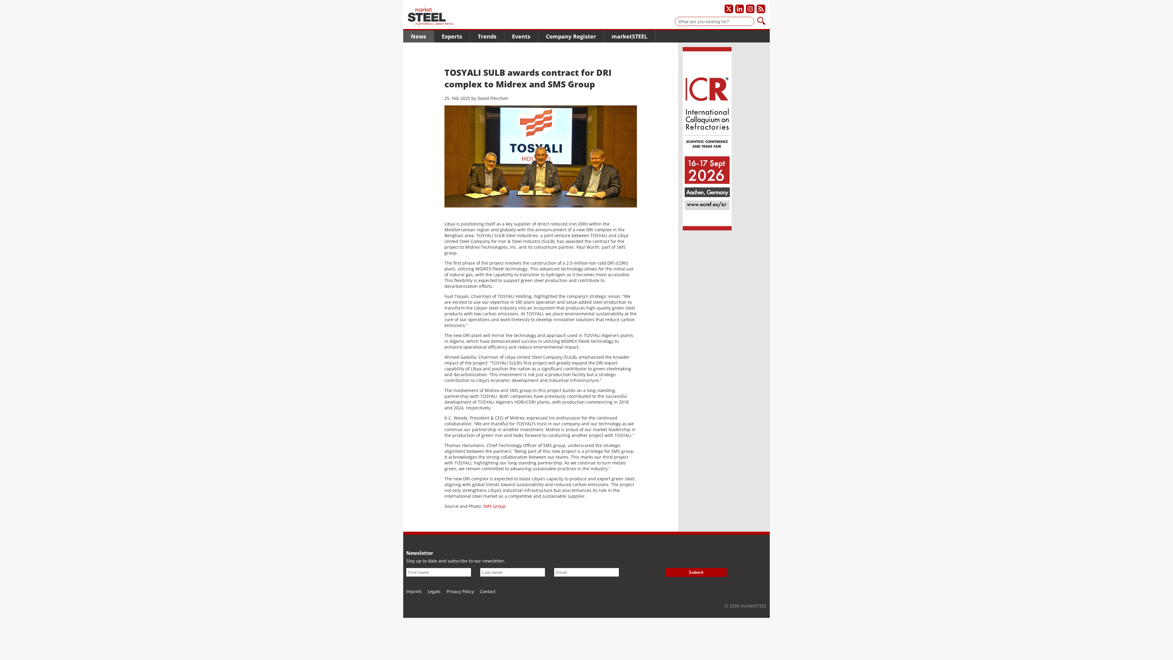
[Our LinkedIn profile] (739, 9)
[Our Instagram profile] (750, 9)
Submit (696, 572)
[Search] (761, 21)
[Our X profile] (729, 9)
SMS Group (494, 506)
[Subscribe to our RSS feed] (761, 9)
